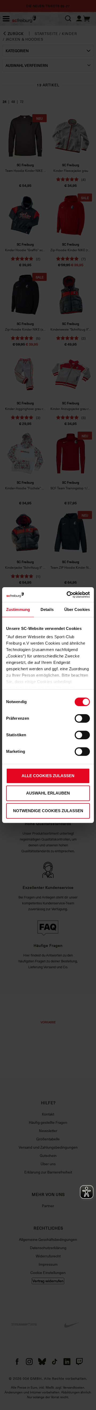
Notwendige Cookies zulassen (48, 810)
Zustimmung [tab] (18, 609)
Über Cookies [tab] (77, 609)
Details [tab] (47, 609)
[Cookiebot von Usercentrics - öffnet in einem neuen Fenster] (68, 594)
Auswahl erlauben (48, 793)
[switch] (82, 718)
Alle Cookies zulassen (48, 775)
